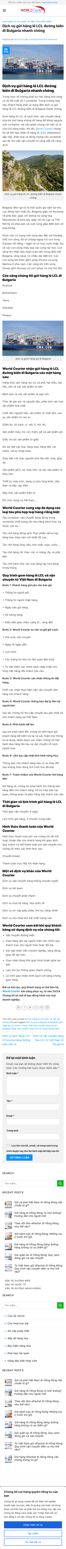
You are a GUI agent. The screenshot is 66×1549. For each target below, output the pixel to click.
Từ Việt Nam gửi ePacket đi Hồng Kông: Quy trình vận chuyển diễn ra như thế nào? (38, 1268)
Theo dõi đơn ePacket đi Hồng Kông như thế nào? (36, 1225)
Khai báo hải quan (18, 1353)
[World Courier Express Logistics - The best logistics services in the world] (33, 10)
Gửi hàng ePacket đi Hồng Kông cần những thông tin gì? (36, 1458)
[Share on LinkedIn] (47, 1007)
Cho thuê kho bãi (18, 1323)
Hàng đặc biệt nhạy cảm (22, 1360)
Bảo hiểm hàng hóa (19, 1345)
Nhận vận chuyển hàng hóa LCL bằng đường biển (35, 1029)
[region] (33, 1518)
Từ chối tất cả (33, 1542)
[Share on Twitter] (30, 1007)
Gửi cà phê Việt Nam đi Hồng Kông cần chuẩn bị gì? (38, 1204)
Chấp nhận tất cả (33, 1524)
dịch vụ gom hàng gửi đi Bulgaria (42, 1022)
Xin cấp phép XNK (18, 1331)
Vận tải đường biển (41, 21)
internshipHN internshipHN (43, 39)
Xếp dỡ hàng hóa (18, 1338)
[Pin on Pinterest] (41, 1007)
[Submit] (60, 1183)
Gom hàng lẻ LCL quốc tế (16, 21)
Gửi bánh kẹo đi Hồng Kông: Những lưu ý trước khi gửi (38, 1235)
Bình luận (12, 1073)
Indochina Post (50, 2)
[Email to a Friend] (36, 1007)
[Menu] (4, 10)
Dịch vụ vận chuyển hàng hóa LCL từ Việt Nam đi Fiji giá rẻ (48, 1040)
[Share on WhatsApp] (18, 1007)
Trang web (12, 1130)
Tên (9, 1101)
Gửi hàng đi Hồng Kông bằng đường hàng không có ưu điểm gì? (36, 1246)
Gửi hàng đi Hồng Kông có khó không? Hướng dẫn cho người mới (38, 1214)
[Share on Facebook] (24, 1007)
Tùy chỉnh (33, 1533)
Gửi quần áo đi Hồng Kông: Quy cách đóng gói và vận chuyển (36, 1256)
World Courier (44, 128)
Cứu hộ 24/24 (16, 1315)
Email (10, 1115)
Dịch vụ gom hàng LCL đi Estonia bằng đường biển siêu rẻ (16, 1040)
